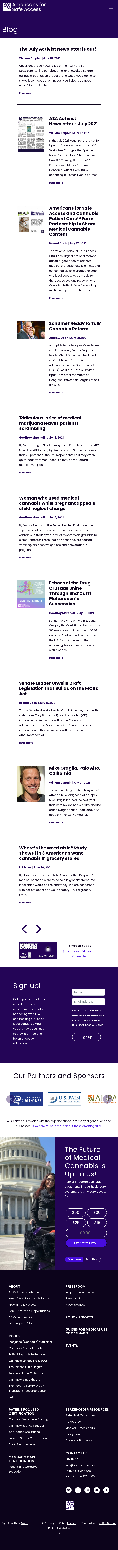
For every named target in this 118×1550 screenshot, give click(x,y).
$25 (75, 1222)
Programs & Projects (22, 1305)
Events (72, 1345)
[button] (10, 1099)
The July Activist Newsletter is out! (57, 49)
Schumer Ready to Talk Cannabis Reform (75, 326)
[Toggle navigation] (110, 7)
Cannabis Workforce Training (28, 1419)
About (14, 1286)
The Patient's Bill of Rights (25, 1367)
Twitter (90, 951)
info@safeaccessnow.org (83, 1465)
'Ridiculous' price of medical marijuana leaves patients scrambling (50, 423)
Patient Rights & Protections (27, 1354)
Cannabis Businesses (80, 1440)
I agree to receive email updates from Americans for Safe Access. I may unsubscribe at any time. (88, 1018)
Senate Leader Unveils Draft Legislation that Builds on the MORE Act (58, 688)
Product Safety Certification (28, 1438)
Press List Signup (76, 1298)
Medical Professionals (80, 1428)
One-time (74, 1259)
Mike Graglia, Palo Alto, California (74, 770)
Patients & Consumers (81, 1415)
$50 (75, 1212)
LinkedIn (80, 956)
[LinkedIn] (106, 1490)
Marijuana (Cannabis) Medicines (31, 1342)
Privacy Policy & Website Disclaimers (62, 1528)
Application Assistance (24, 1432)
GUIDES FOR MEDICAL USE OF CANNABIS (86, 1331)
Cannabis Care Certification (22, 1459)
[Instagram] (87, 1490)
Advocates (73, 1422)
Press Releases (75, 1305)
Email (24, 1523)
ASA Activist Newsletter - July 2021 (73, 121)
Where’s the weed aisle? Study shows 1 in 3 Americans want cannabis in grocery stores (53, 853)
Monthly (91, 1259)
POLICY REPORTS (79, 1317)
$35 (97, 1212)
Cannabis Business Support (27, 1426)
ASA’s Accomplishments (25, 1292)
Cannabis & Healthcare (24, 1380)
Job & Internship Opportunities (29, 1311)
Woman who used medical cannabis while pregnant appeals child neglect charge (57, 503)
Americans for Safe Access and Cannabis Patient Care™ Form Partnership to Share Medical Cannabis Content (73, 221)
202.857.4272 (74, 1459)
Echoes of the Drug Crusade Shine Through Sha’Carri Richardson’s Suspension (70, 593)
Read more (26, 93)
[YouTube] (97, 1490)
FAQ (11, 1397)
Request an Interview (80, 1292)
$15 (97, 1222)
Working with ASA (20, 1323)
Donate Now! (86, 1243)
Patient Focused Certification (24, 1411)
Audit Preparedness (22, 1444)
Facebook (72, 951)
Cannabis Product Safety (26, 1348)
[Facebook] (78, 1490)
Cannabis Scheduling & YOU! (28, 1361)
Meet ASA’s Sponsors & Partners (30, 1298)
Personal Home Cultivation (26, 1373)
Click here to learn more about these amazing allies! (67, 1126)
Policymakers (74, 1434)
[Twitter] (69, 1490)
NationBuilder (107, 1523)
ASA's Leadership (20, 1317)
